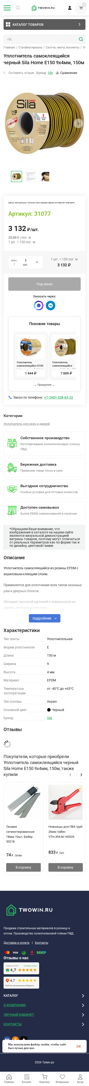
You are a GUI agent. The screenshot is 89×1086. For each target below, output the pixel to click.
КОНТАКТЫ (13, 1024)
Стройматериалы (30, 47)
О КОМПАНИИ (15, 1005)
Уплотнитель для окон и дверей (27, 424)
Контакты (41, 942)
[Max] (38, 305)
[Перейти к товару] (44, 123)
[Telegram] (50, 305)
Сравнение (68, 73)
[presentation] (10, 123)
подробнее (42, 618)
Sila (49, 718)
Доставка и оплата (16, 942)
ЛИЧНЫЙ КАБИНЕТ (19, 1015)
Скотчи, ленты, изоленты (62, 47)
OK (78, 1046)
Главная (9, 47)
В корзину (23, 867)
